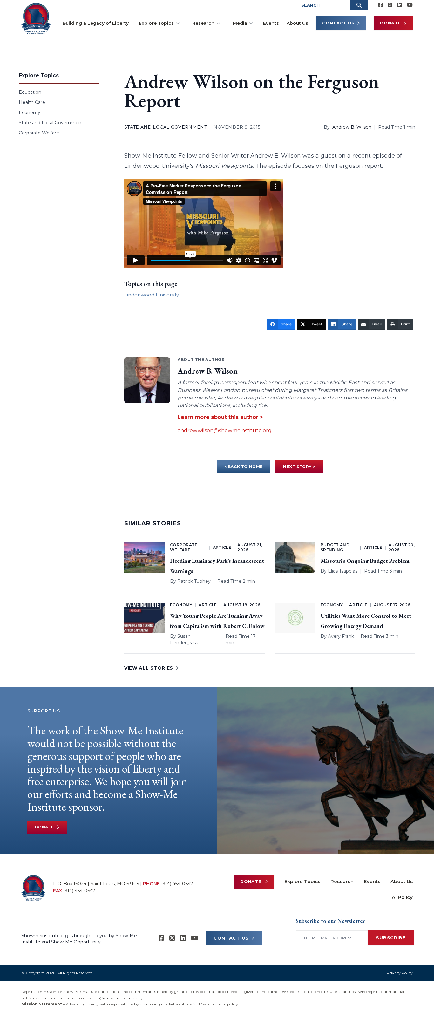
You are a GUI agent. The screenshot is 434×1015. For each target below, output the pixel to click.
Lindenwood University (151, 295)
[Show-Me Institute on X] (390, 5)
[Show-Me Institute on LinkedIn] (399, 5)
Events (271, 23)
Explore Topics (156, 23)
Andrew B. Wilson (351, 127)
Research (203, 23)
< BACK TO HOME (243, 466)
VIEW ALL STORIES (148, 668)
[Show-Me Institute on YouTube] (410, 5)
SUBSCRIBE (390, 938)
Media (240, 23)
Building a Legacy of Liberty (96, 23)
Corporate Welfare (39, 133)
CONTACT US (231, 938)
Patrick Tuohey (194, 581)
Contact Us (338, 22)
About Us (297, 23)
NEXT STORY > (299, 466)
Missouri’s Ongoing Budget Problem (365, 560)
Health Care (32, 102)
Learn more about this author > (220, 417)
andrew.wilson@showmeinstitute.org (225, 430)
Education (30, 92)
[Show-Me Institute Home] (36, 18)
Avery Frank (341, 636)
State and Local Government (51, 123)
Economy (29, 112)
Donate (390, 22)
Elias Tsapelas (342, 571)
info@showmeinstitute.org (117, 998)
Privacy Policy (400, 973)
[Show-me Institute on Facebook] (380, 5)
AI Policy (402, 897)
